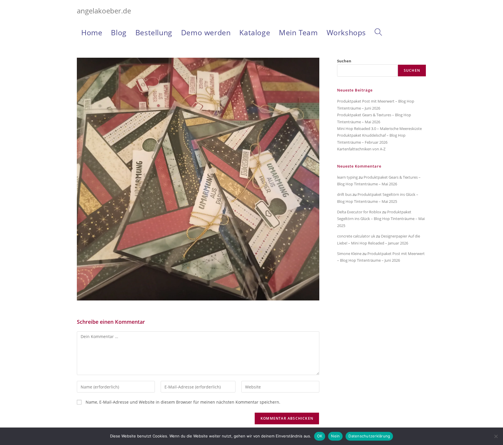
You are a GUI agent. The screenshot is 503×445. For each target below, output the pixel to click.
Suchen (344, 61)
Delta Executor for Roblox (359, 211)
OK (320, 436)
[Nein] (496, 436)
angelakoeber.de (104, 10)
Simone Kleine (349, 253)
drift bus (344, 194)
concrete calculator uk (356, 236)
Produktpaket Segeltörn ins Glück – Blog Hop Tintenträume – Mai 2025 (381, 218)
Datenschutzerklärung (369, 436)
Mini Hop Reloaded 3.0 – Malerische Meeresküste (379, 128)
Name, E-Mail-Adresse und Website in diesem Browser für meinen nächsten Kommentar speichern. (183, 402)
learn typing (347, 177)
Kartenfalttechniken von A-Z (361, 149)
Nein (335, 436)
